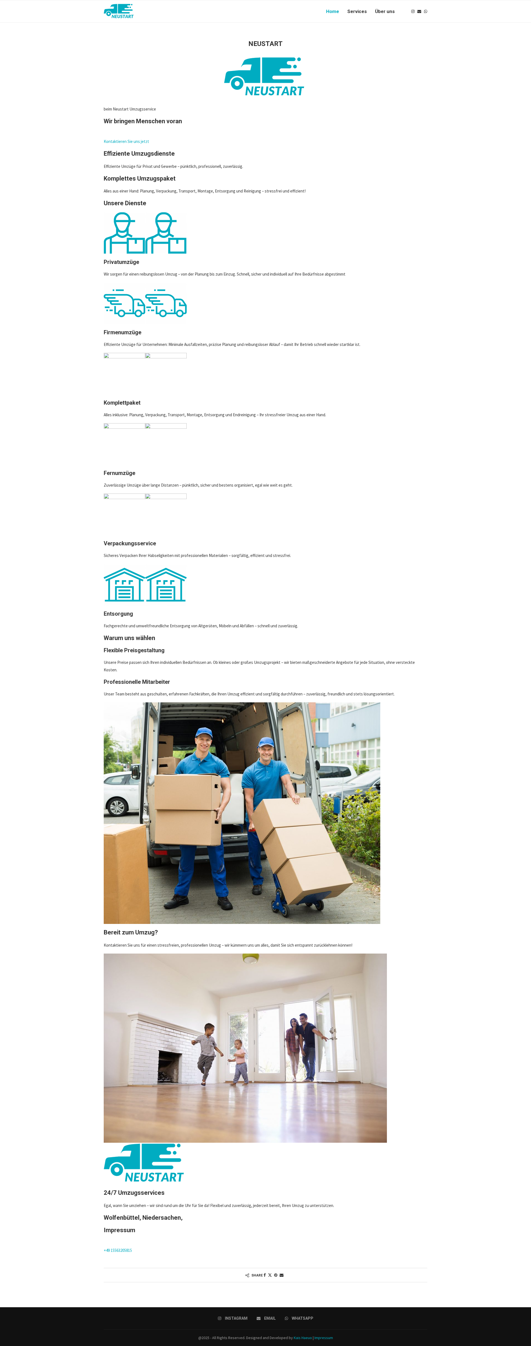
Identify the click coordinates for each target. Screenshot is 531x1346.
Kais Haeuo (303, 1337)
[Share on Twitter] (270, 1275)
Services (357, 11)
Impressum (323, 1337)
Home (332, 11)
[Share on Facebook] (265, 1275)
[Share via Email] (281, 1275)
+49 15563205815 (118, 1250)
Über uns (385, 11)
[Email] (419, 11)
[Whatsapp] (425, 11)
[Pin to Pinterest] (275, 1275)
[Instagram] (413, 11)
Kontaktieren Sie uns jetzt (126, 141)
